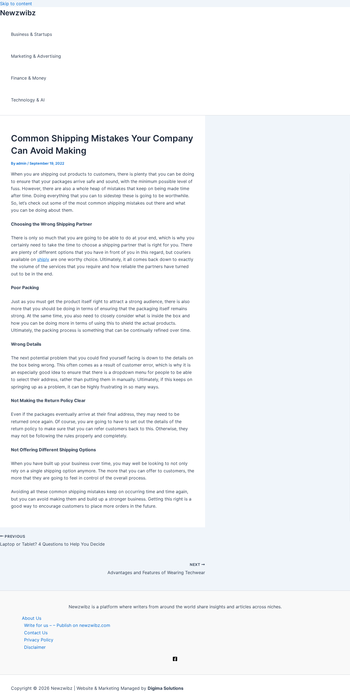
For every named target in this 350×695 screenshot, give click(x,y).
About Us (31, 618)
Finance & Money (28, 78)
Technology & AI (28, 100)
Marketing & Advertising (36, 56)
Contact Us (36, 632)
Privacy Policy (38, 639)
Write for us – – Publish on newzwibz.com (67, 625)
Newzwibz (18, 12)
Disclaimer (35, 647)
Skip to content (16, 3)
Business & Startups (31, 34)
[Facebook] (175, 659)
